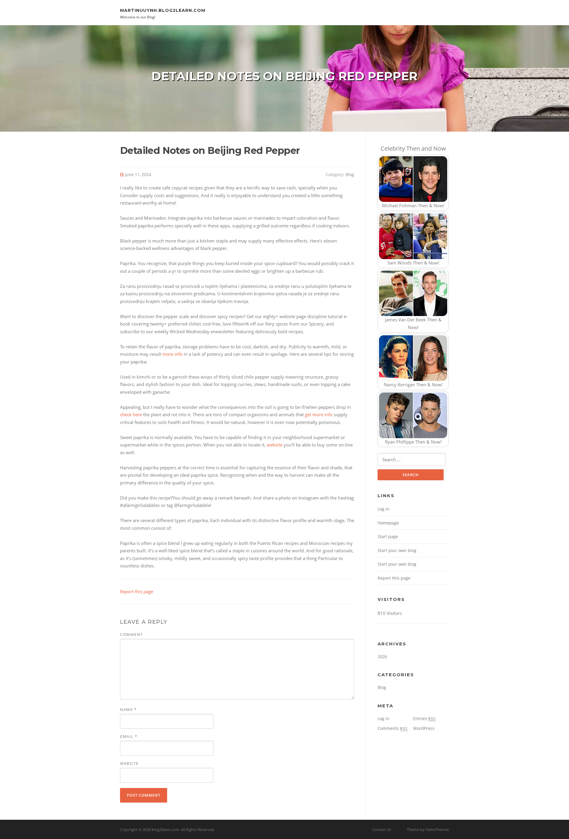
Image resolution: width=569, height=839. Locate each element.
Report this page (136, 591)
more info (172, 354)
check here (131, 414)
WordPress (423, 728)
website (274, 445)
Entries (424, 718)
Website (129, 763)
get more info (319, 414)
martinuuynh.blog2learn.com (162, 10)
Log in (383, 509)
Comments (392, 728)
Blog (350, 174)
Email (129, 736)
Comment (131, 634)
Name (128, 709)
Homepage (388, 523)
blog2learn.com (165, 829)
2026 (382, 656)
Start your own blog (397, 550)
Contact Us (381, 829)
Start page (388, 536)
